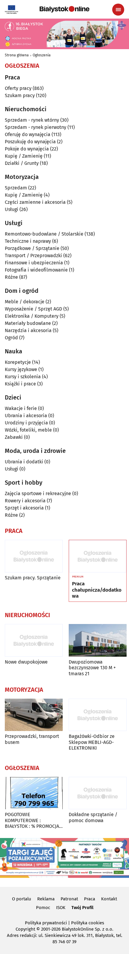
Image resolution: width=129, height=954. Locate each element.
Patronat (69, 899)
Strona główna (17, 55)
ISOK (60, 907)
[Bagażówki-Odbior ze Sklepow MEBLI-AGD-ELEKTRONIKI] (98, 715)
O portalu (21, 899)
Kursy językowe (21, 369)
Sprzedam (16, 188)
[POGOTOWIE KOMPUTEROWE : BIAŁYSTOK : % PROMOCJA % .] (34, 793)
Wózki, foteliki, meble (28, 430)
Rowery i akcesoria (25, 501)
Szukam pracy (20, 95)
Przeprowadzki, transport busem (32, 739)
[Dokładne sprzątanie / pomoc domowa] (98, 793)
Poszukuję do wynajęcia (30, 141)
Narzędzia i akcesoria (28, 330)
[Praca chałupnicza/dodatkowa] (97, 556)
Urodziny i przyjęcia (26, 423)
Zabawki (14, 437)
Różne (11, 277)
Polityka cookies (87, 923)
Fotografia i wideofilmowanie (36, 270)
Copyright (25, 929)
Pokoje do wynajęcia (27, 149)
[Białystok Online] (64, 9)
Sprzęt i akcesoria (24, 508)
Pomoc (43, 907)
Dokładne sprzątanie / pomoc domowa (93, 817)
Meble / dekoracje (24, 302)
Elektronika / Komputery (31, 316)
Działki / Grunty (22, 163)
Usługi (11, 209)
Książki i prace (20, 384)
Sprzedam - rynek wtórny (32, 120)
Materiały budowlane (28, 323)
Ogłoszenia (42, 55)
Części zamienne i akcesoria (35, 202)
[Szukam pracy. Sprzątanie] (34, 556)
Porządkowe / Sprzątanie (32, 248)
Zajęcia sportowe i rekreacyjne (38, 493)
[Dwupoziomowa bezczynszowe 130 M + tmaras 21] (98, 640)
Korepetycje (18, 362)
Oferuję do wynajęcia (27, 134)
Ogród (11, 337)
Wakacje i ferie (21, 408)
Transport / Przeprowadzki (33, 255)
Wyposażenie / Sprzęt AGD (33, 309)
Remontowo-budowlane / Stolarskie (44, 234)
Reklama (46, 899)
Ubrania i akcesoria (26, 415)
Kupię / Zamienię (24, 156)
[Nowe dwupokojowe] (34, 640)
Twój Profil (82, 907)
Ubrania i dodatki (24, 462)
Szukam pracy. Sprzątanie (33, 578)
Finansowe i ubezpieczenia (34, 263)
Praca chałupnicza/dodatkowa (97, 590)
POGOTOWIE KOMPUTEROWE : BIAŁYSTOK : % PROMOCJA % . (32, 820)
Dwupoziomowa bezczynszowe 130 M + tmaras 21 (92, 667)
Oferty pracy (18, 88)
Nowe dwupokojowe (26, 662)
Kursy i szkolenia (23, 376)
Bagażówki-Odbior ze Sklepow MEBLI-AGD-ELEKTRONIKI (92, 741)
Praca (89, 899)
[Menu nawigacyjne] (118, 10)
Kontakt (109, 899)
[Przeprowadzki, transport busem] (34, 715)
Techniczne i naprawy (28, 241)
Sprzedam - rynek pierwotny (35, 127)
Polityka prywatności (46, 923)
